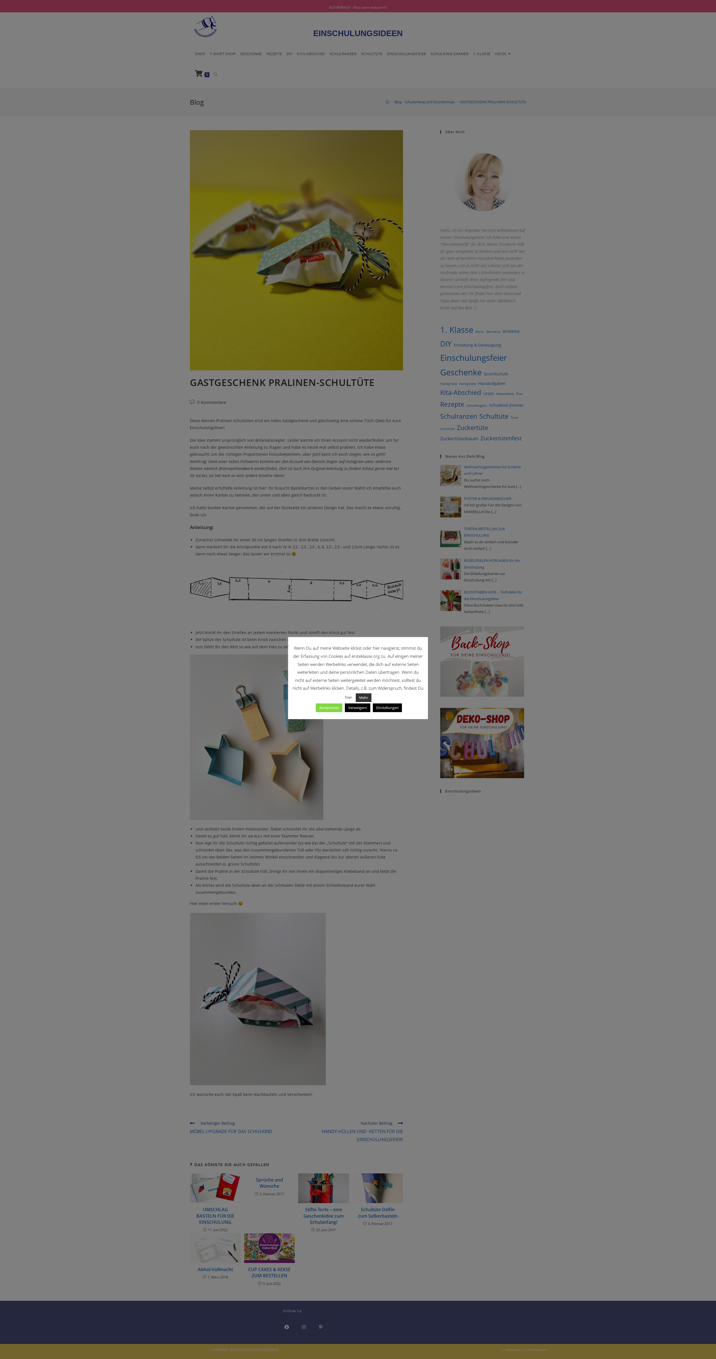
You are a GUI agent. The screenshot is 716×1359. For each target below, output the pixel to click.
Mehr (363, 697)
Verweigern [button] (357, 707)
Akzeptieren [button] (329, 707)
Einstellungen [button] (387, 707)
